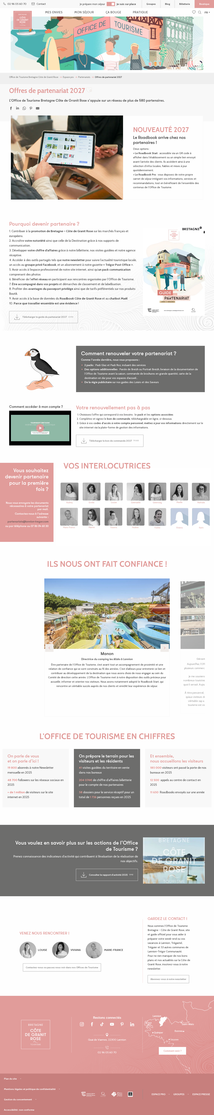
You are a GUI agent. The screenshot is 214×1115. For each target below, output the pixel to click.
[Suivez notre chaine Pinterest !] (122, 1024)
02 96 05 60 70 (107, 1052)
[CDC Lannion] (88, 1094)
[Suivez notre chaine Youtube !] (112, 1024)
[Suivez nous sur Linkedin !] (132, 1024)
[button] (199, 12)
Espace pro (158, 1094)
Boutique (204, 4)
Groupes (151, 4)
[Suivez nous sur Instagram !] (82, 1024)
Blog (167, 4)
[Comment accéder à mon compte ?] (40, 428)
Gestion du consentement (18, 1099)
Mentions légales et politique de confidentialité (30, 1089)
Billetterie (184, 4)
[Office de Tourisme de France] (117, 1094)
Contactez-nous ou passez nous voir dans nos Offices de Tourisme (62, 967)
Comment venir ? (173, 1050)
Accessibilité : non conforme (19, 1109)
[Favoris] (194, 12)
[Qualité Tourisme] (103, 1094)
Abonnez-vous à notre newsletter (168, 979)
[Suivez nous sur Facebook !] (92, 1024)
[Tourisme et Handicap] (130, 1094)
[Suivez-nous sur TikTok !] (102, 1024)
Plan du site (10, 1078)
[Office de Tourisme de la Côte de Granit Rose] (22, 17)
